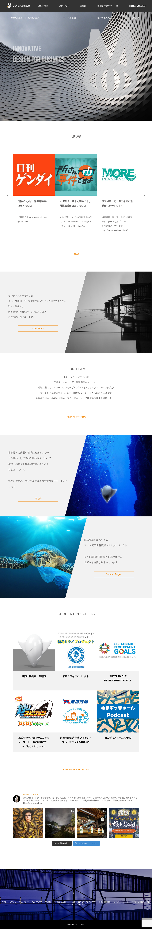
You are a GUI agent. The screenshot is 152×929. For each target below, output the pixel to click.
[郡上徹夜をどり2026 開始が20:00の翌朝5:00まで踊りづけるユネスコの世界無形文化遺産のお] (92, 823)
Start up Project (114, 574)
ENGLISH (136, 18)
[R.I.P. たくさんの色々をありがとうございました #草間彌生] (28, 823)
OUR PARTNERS (76, 417)
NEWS (76, 253)
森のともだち (104, 18)
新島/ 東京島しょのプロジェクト (26, 18)
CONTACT (64, 6)
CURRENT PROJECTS (76, 769)
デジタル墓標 (69, 18)
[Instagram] (132, 5)
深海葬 (83, 6)
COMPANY (43, 6)
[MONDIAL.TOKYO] (18, 5)
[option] (76, 60)
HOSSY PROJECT (87, 902)
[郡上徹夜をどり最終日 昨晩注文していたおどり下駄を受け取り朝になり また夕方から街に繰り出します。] (60, 823)
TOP (4, 902)
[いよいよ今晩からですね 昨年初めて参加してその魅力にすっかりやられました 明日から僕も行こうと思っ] (124, 823)
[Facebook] (143, 5)
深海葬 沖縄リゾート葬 (107, 6)
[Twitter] (137, 5)
